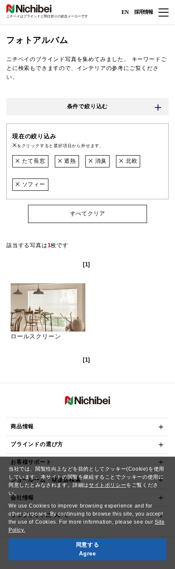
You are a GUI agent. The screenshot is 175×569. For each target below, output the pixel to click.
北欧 (130, 161)
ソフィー (32, 184)
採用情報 (143, 12)
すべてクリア (87, 213)
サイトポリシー (107, 485)
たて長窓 (32, 161)
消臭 (100, 161)
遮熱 (69, 161)
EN (124, 11)
